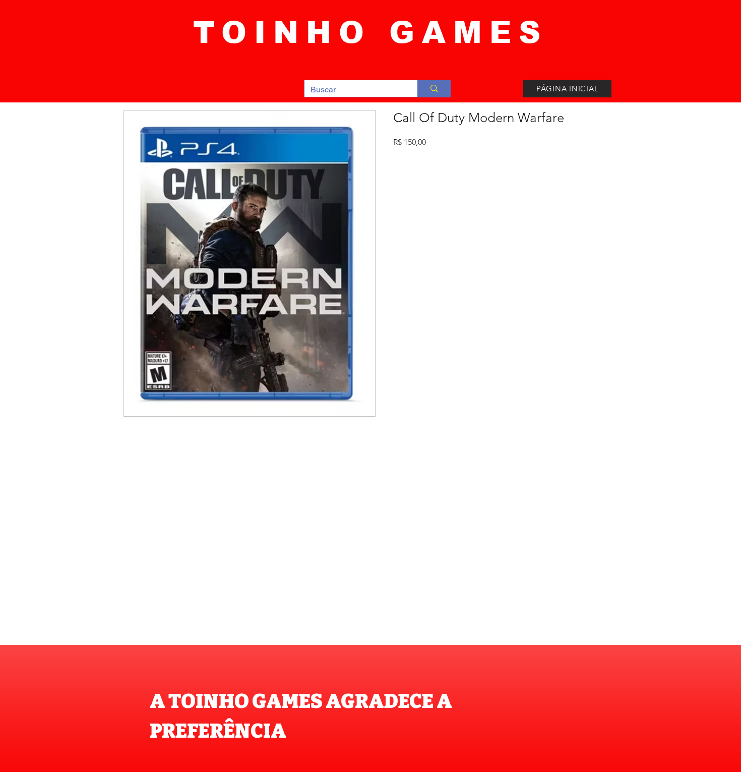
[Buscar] (433, 88)
